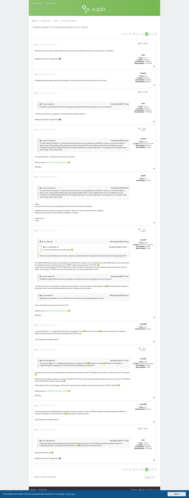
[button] (130, 34)
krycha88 (48, 247)
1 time (148, 147)
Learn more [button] (70, 494)
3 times (148, 82)
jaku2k (44, 295)
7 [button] (152, 34)
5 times (148, 329)
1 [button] (136, 34)
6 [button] (149, 34)
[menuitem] (50, 3)
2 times (148, 145)
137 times (148, 63)
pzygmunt (45, 141)
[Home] (94, 9)
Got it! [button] (176, 494)
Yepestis (45, 104)
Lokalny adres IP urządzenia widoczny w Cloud (60, 27)
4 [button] (143, 34)
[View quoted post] (54, 104)
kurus (44, 242)
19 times (148, 80)
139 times (147, 61)
